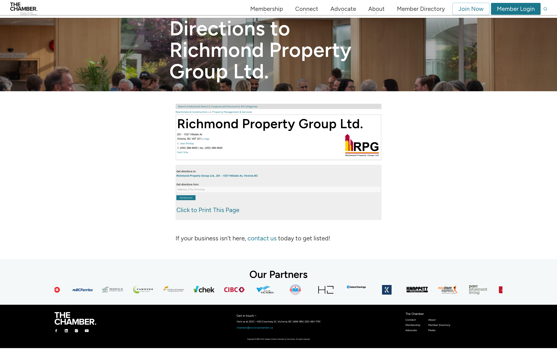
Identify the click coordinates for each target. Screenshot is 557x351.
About (432, 319)
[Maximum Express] (433, 289)
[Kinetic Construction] (372, 289)
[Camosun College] (129, 289)
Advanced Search (198, 106)
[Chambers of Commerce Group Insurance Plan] (159, 289)
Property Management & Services (232, 112)
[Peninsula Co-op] (494, 289)
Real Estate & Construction (192, 112)
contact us (262, 238)
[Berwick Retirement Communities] (98, 289)
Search (182, 106)
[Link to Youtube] (86, 331)
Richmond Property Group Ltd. (270, 124)
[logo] (23, 8)
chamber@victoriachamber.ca (255, 327)
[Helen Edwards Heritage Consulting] (281, 289)
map (206, 138)
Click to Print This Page (207, 210)
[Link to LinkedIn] (66, 331)
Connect (410, 319)
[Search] (545, 8)
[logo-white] (75, 318)
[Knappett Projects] (403, 289)
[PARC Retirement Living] (464, 289)
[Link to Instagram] (76, 331)
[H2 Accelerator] (311, 289)
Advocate (411, 330)
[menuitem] (267, 8)
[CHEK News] (190, 289)
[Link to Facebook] (56, 331)
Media (431, 330)
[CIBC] (220, 289)
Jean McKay (187, 143)
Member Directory (439, 325)
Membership (412, 325)
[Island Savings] (342, 287)
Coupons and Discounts (225, 106)
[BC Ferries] (68, 289)
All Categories (249, 106)
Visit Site (182, 152)
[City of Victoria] (251, 289)
